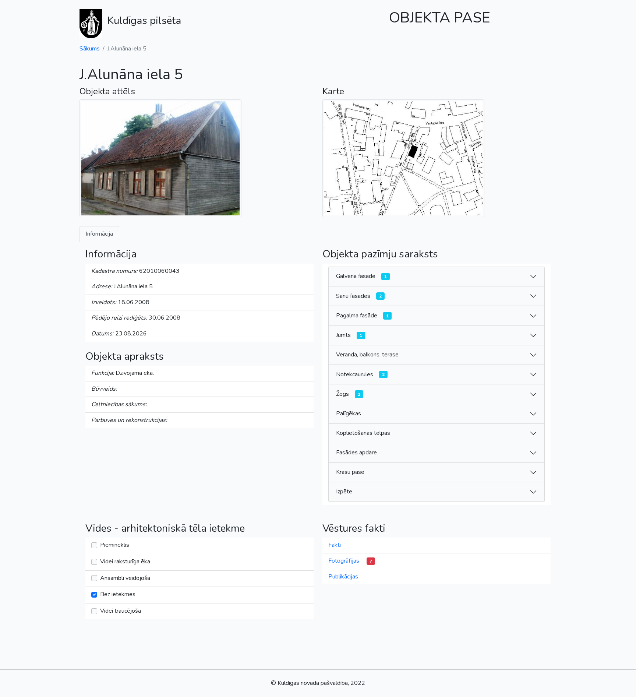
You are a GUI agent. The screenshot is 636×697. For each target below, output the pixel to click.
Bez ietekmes (117, 594)
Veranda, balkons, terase (367, 355)
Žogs (348, 394)
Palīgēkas (348, 413)
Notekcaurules (360, 374)
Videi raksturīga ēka (125, 561)
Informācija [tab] (99, 234)
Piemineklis (114, 545)
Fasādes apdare (356, 452)
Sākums (90, 49)
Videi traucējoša (120, 611)
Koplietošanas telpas (363, 433)
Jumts (349, 335)
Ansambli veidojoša (125, 578)
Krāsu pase (350, 472)
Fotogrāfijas (350, 561)
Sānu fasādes (359, 296)
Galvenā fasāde (361, 276)
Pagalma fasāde (362, 315)
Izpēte (344, 491)
